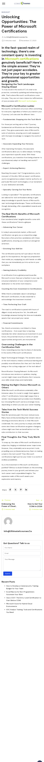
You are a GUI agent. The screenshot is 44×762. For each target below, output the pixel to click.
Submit (7, 574)
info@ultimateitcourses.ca (17, 37)
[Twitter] (15, 490)
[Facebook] (10, 490)
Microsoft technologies (27, 101)
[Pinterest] (21, 490)
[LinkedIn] (26, 490)
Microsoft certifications (22, 59)
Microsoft (6, 12)
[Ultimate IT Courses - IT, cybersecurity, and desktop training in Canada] (22, 3)
